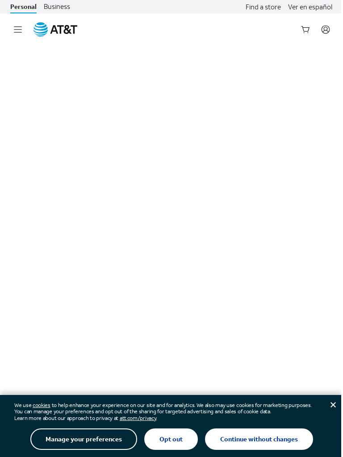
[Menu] (18, 29)
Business (57, 6)
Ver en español (310, 7)
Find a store (263, 7)
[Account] (325, 29)
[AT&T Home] (55, 29)
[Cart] (305, 29)
